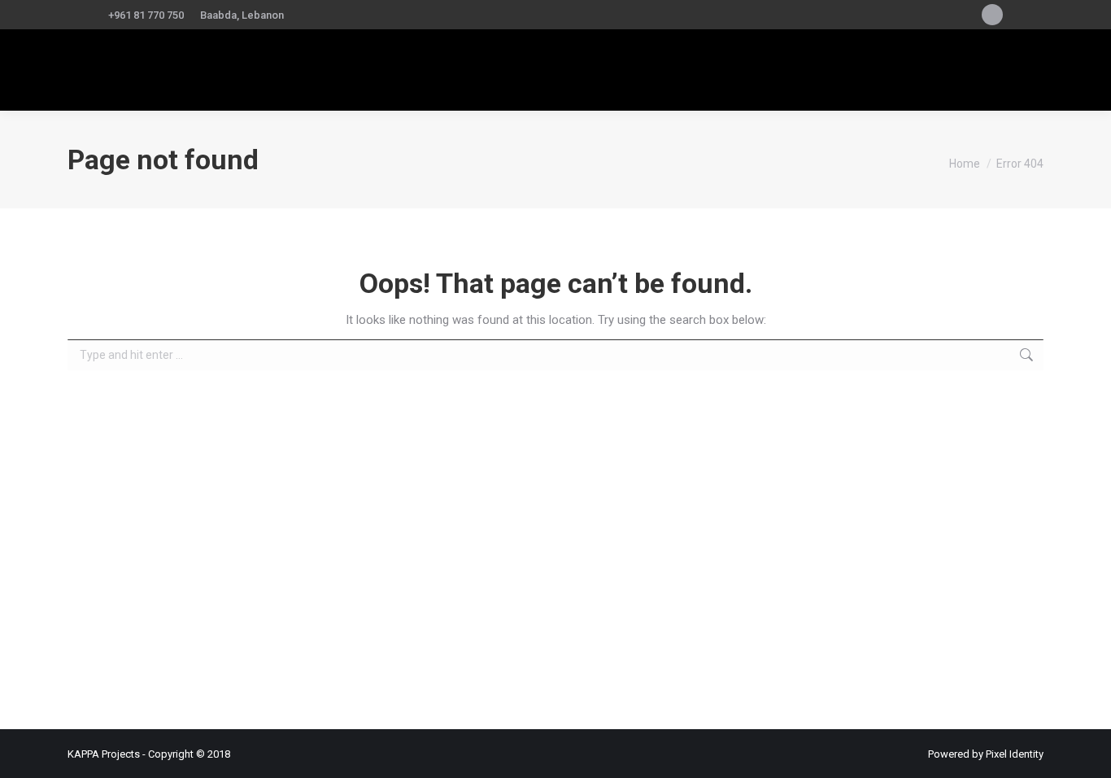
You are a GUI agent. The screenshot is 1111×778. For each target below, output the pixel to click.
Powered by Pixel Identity (985, 754)
